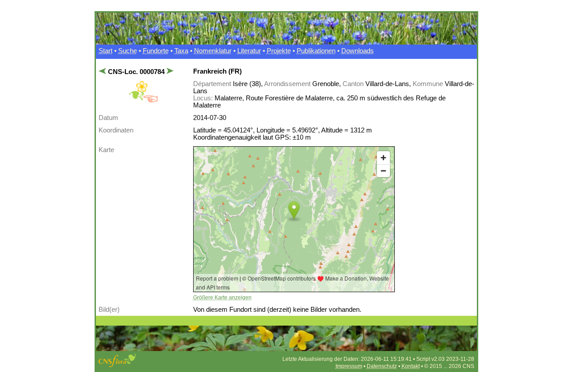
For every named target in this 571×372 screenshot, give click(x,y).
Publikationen (316, 50)
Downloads (357, 50)
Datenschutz (382, 366)
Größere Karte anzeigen (222, 297)
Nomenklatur (213, 50)
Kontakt (410, 366)
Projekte (279, 50)
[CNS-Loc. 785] (169, 71)
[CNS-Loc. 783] (103, 71)
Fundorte (156, 50)
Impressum (348, 366)
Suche (127, 50)
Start (105, 50)
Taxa (181, 50)
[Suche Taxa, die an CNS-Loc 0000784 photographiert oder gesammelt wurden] (143, 100)
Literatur (249, 50)
